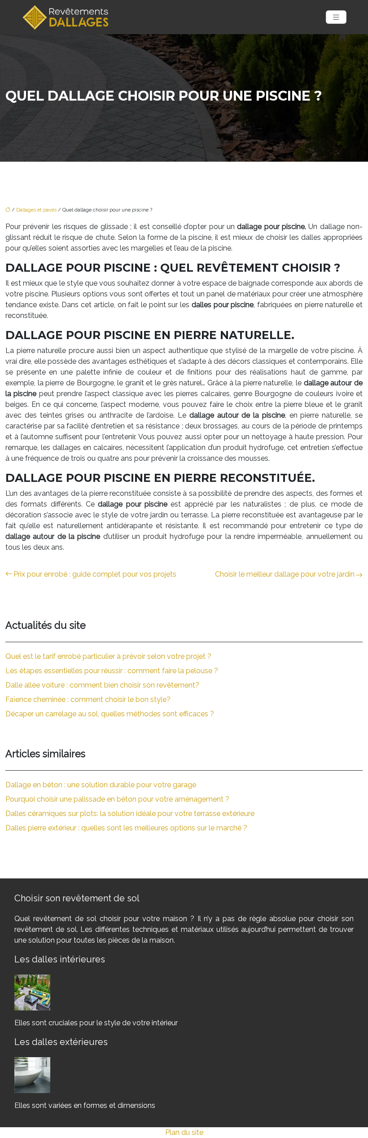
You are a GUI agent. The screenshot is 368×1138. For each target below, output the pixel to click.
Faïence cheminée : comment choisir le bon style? (88, 699)
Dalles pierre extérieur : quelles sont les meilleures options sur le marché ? (126, 828)
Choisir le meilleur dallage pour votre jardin (285, 574)
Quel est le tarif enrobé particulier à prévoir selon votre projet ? (108, 656)
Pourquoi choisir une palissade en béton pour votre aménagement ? (117, 799)
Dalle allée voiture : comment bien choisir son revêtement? (102, 685)
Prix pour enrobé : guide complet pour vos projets (94, 574)
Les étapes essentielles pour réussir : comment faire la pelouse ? (111, 670)
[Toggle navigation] (336, 17)
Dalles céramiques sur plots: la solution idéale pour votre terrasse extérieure (129, 813)
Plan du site (184, 1132)
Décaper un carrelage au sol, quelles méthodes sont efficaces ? (109, 714)
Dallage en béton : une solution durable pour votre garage (100, 785)
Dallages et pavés (36, 210)
